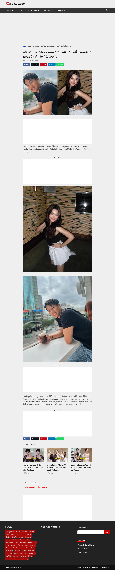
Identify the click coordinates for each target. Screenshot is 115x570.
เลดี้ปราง (32, 548)
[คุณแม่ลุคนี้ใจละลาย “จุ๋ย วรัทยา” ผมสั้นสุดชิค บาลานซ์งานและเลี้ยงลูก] (81, 456)
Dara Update (35, 60)
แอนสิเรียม (15, 556)
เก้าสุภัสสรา (20, 545)
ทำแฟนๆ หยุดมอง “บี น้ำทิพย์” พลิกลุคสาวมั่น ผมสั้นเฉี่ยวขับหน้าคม (33, 467)
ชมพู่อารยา (24, 531)
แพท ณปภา (9, 553)
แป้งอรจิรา (24, 550)
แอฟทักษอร (23, 556)
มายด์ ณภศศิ (23, 542)
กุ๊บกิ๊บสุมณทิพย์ (10, 531)
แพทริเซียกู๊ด (23, 553)
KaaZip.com (18, 567)
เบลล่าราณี (32, 545)
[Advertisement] (57, 29)
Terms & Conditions (86, 545)
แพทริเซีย (15, 553)
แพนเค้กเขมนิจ (31, 553)
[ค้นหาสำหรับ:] (93, 532)
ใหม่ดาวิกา (18, 559)
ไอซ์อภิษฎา (25, 559)
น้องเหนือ (21, 537)
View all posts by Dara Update (37, 487)
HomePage (10, 11)
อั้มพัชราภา (13, 545)
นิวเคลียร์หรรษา (15, 534)
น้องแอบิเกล (28, 537)
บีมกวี (14, 540)
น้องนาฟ (29, 534)
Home (24, 46)
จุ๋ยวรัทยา (18, 531)
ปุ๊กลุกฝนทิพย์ (9, 542)
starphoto (60, 11)
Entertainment (33, 11)
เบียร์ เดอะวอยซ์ (10, 548)
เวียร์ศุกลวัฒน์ (9, 550)
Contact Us (82, 552)
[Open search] (107, 10)
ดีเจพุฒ (7, 534)
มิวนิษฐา (30, 542)
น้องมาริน (14, 537)
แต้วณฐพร (17, 550)
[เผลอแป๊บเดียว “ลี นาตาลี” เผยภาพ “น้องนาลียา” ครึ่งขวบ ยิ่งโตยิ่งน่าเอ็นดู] (57, 456)
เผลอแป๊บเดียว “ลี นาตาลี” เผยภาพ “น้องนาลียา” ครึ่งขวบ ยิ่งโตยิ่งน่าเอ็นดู (56, 467)
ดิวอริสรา (31, 531)
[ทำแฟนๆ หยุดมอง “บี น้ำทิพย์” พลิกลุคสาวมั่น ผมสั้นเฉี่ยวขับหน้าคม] (33, 456)
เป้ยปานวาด (18, 548)
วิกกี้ (35, 542)
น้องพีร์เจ (8, 537)
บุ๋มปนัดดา (20, 540)
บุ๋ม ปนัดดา (27, 540)
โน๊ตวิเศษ (30, 556)
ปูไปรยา (16, 542)
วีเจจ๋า (7, 545)
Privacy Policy (83, 549)
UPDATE (21, 11)
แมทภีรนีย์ (8, 556)
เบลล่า (26, 545)
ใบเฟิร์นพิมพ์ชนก (10, 559)
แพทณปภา (31, 550)
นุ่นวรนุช (23, 534)
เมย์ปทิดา (25, 548)
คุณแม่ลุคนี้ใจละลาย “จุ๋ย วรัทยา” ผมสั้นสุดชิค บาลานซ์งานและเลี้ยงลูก (81, 467)
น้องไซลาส (8, 540)
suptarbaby (47, 11)
